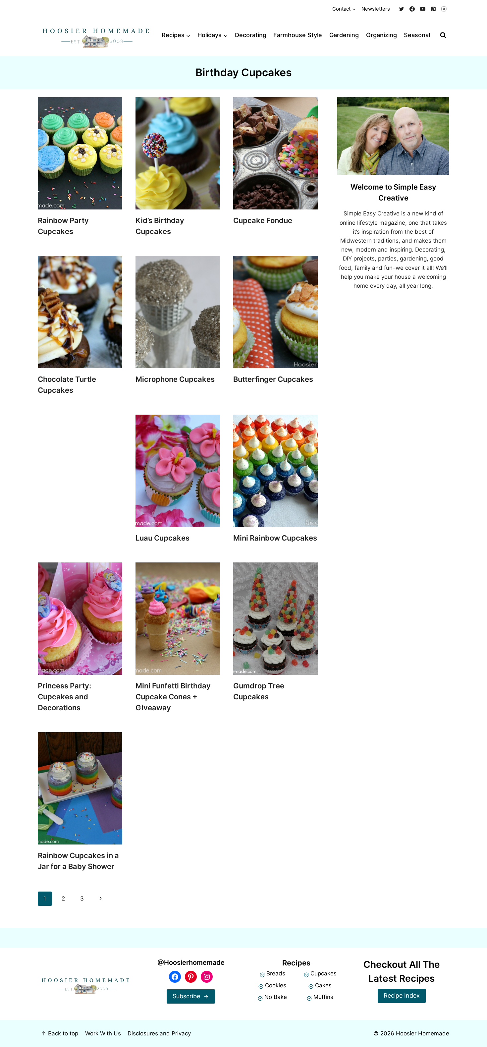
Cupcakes (323, 973)
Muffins (323, 997)
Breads (275, 973)
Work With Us (103, 1033)
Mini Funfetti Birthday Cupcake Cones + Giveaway (173, 696)
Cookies (275, 985)
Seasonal (417, 34)
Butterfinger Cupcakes (273, 379)
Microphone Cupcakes (175, 379)
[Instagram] (444, 9)
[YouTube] (422, 9)
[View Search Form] (443, 35)
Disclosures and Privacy (159, 1033)
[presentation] (80, 153)
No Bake (275, 997)
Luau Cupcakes (162, 538)
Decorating (250, 34)
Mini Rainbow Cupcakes (275, 538)
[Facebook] (412, 9)
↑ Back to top (59, 1033)
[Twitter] (401, 9)
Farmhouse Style (297, 34)
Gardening (344, 34)
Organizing (381, 34)
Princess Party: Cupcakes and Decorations (64, 696)
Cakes (323, 985)
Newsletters (375, 9)
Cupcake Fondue (262, 220)
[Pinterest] (433, 9)
